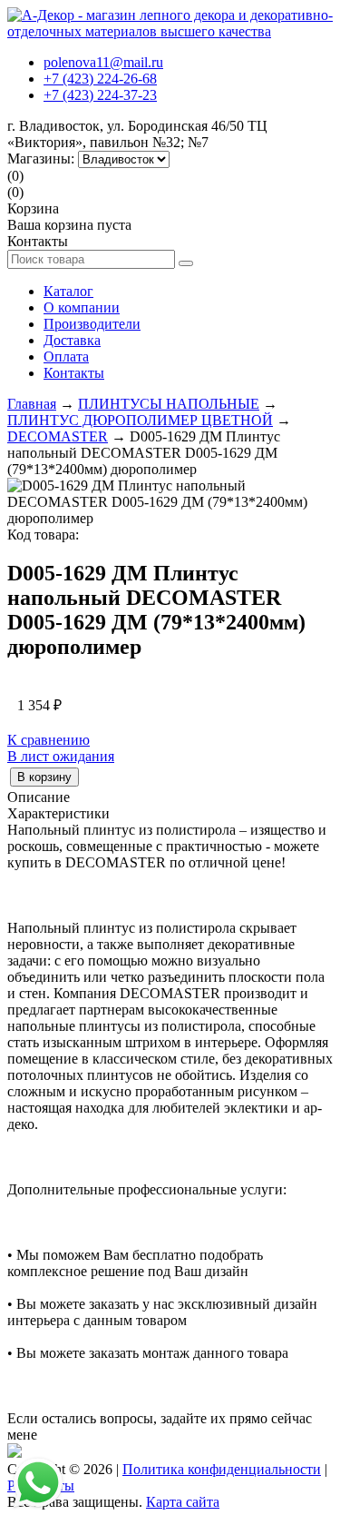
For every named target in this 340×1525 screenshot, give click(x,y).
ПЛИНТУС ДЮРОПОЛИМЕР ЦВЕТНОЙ (140, 420)
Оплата (66, 356)
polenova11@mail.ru (103, 62)
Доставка (72, 340)
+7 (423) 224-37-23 (100, 95)
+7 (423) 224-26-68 (100, 78)
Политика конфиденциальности (221, 1469)
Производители (92, 324)
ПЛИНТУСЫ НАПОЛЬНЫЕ (168, 403)
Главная (31, 403)
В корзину (44, 777)
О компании (82, 307)
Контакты (74, 373)
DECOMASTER (57, 436)
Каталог (68, 291)
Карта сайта (182, 1502)
